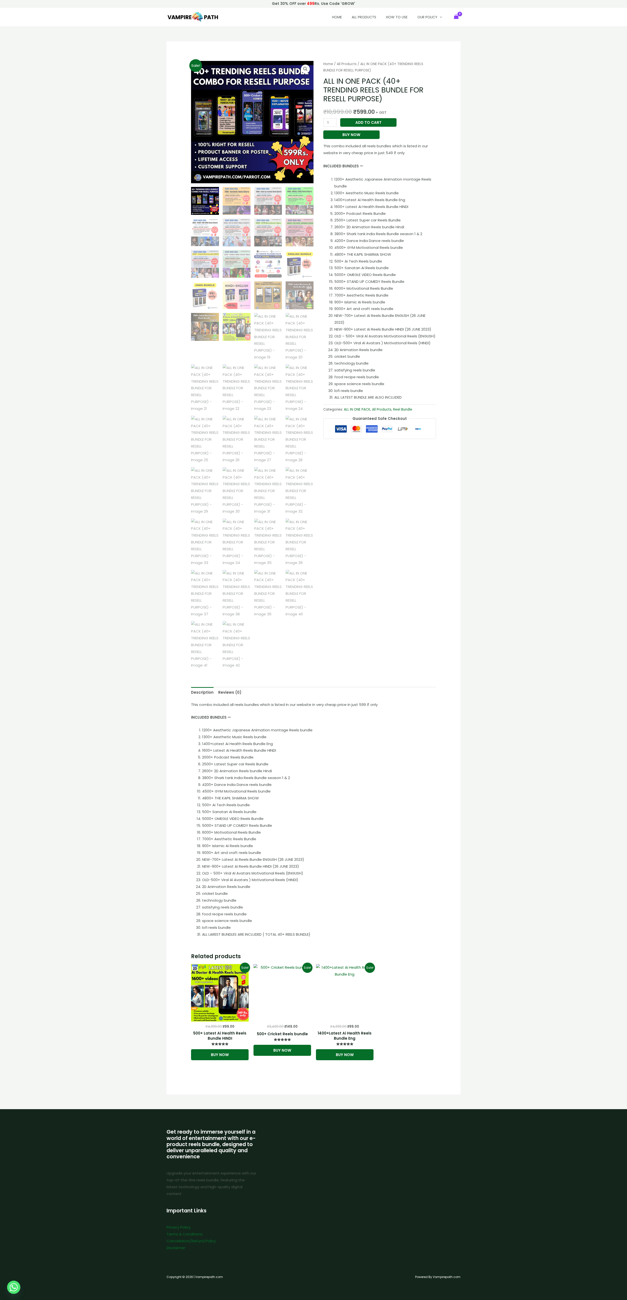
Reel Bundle (402, 409)
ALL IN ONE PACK (357, 409)
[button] (439, 17)
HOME (337, 17)
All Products (364, 17)
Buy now (351, 134)
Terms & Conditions (185, 1234)
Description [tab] (202, 692)
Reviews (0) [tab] (229, 692)
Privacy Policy (179, 1227)
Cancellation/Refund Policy (191, 1240)
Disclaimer (176, 1247)
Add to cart (368, 122)
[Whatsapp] (13, 1287)
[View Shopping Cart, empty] (456, 17)
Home (328, 64)
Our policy (427, 17)
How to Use (397, 17)
